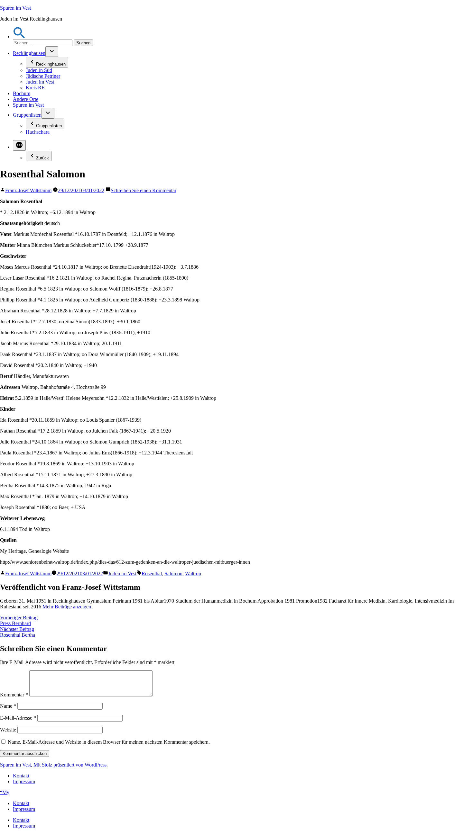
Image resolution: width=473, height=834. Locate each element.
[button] (19, 36)
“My (4, 792)
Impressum (24, 781)
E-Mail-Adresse (18, 718)
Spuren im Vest (15, 8)
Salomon (173, 573)
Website (8, 729)
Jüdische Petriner (43, 76)
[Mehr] (19, 145)
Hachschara (38, 132)
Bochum (21, 93)
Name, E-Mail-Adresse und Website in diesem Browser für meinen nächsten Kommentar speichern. (109, 742)
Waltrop (193, 573)
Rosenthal (152, 573)
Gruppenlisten (27, 115)
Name (8, 706)
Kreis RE (35, 87)
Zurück (42, 158)
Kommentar (14, 694)
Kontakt (21, 775)
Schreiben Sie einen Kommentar (143, 190)
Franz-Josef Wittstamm (28, 190)
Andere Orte (25, 99)
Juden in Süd (39, 70)
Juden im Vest (40, 82)
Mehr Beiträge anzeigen (66, 606)
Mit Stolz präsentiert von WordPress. (70, 764)
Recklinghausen (29, 53)
